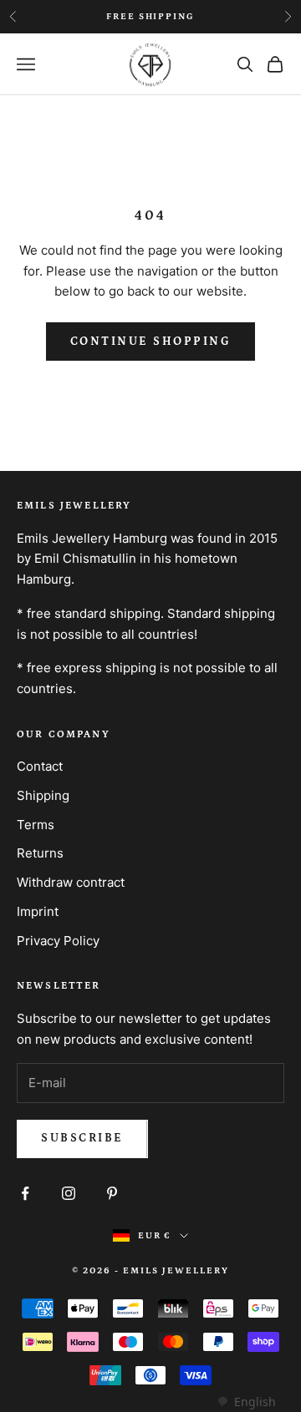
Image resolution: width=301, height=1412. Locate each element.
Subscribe (82, 1138)
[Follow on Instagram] (68, 1193)
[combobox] (246, 1402)
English (255, 1401)
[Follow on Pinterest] (112, 1193)
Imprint (38, 911)
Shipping (43, 795)
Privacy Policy (58, 941)
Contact (40, 766)
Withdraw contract (71, 882)
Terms (35, 825)
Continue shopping (151, 341)
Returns (40, 853)
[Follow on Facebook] (25, 1193)
